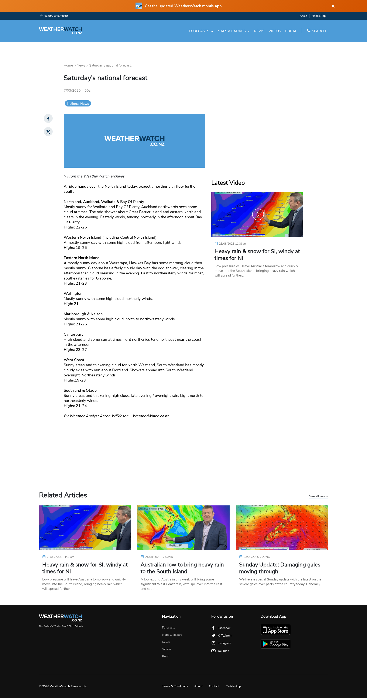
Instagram (224, 643)
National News (78, 103)
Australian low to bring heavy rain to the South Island (182, 568)
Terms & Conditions (175, 686)
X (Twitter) (224, 636)
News (259, 31)
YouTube (223, 651)
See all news (318, 496)
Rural (291, 31)
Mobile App (319, 16)
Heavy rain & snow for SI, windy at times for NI (257, 255)
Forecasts (199, 31)
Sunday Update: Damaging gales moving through (279, 568)
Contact (214, 686)
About (303, 16)
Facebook (224, 628)
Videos (275, 31)
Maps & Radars (232, 31)
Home (68, 65)
